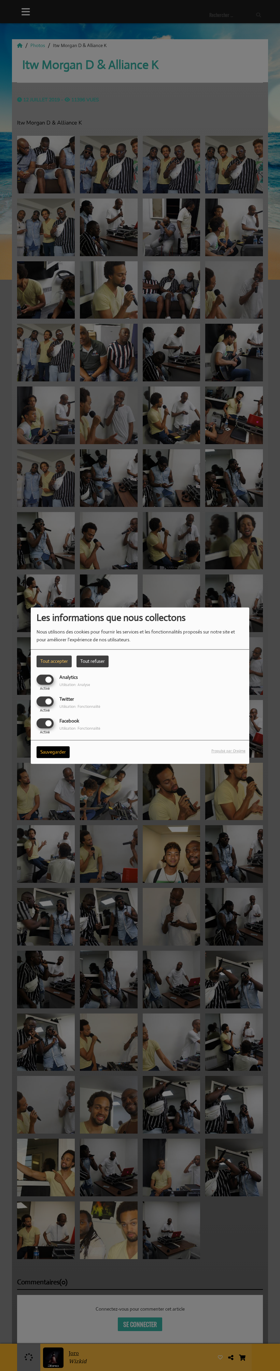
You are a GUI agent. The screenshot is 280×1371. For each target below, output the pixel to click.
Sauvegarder (53, 752)
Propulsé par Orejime (228, 750)
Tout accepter (54, 661)
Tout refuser (92, 661)
